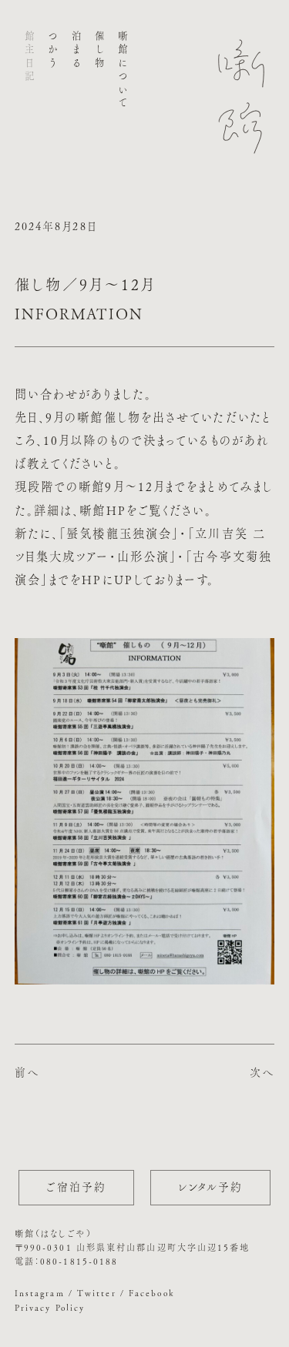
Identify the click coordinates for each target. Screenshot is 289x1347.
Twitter (96, 1293)
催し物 (99, 51)
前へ (27, 1072)
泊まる (76, 51)
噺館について (123, 70)
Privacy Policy (50, 1307)
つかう (53, 51)
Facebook (152, 1293)
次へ (262, 1072)
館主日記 (30, 58)
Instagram (40, 1293)
